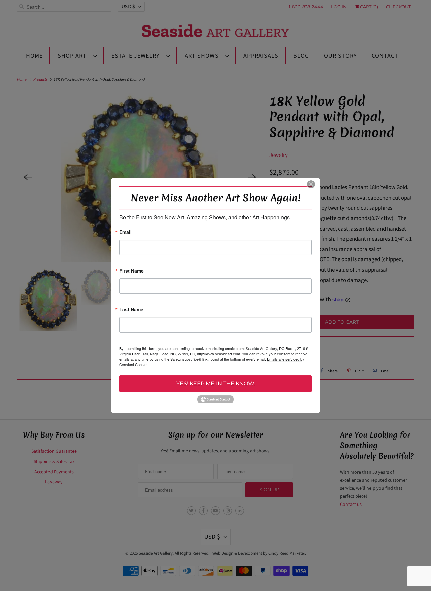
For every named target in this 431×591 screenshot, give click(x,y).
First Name (131, 271)
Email (125, 232)
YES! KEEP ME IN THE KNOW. (215, 383)
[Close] (311, 184)
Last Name (131, 310)
